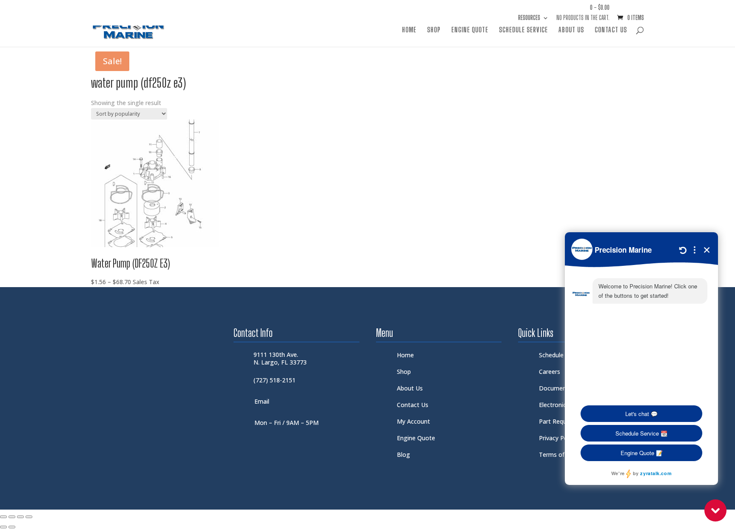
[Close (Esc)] (29, 517)
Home (409, 30)
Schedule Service (523, 30)
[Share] (20, 517)
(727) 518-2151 (275, 380)
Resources (529, 18)
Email (261, 401)
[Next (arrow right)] (12, 527)
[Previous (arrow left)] (3, 527)
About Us (571, 30)
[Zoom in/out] (3, 517)
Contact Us (611, 30)
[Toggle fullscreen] (12, 517)
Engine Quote (469, 30)
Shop (434, 30)
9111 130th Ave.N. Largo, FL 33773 (280, 358)
